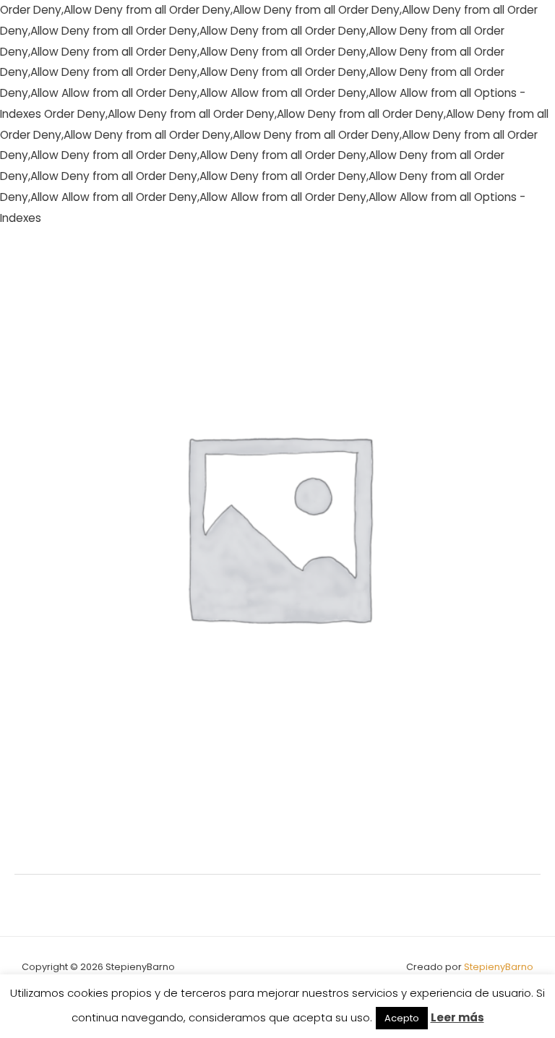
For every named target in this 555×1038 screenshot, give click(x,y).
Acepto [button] (401, 1018)
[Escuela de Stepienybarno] (57, 260)
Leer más (457, 1017)
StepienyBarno (498, 967)
